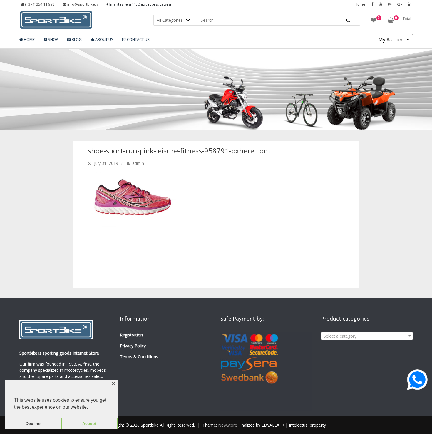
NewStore (227, 425)
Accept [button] (89, 423)
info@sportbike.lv (82, 4)
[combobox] (367, 336)
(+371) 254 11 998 (39, 4)
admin (137, 163)
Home (360, 4)
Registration (131, 335)
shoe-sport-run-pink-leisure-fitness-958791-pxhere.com (179, 150)
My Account (392, 39)
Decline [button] (33, 423)
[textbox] (366, 336)
